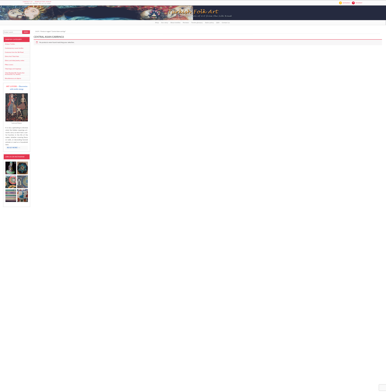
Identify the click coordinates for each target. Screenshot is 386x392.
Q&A (217, 22)
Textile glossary (197, 22)
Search (26, 32)
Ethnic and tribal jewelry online (14, 60)
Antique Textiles (10, 44)
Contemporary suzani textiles (14, 48)
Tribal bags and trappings (13, 69)
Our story (164, 22)
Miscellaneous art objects (13, 78)
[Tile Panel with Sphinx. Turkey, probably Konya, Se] (22, 168)
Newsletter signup (43, 1)
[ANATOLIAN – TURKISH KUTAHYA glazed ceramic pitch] (10, 168)
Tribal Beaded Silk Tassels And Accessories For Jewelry (14, 73)
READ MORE (13, 148)
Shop (157, 22)
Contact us (28, 1)
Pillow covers (9, 64)
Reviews (186, 22)
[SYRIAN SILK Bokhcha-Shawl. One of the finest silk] (10, 195)
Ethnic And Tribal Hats (12, 56)
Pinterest (359, 3)
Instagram (346, 3)
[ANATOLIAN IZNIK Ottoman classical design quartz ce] (10, 181)
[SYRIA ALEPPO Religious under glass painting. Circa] (22, 181)
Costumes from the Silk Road (14, 52)
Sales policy (209, 22)
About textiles (175, 22)
